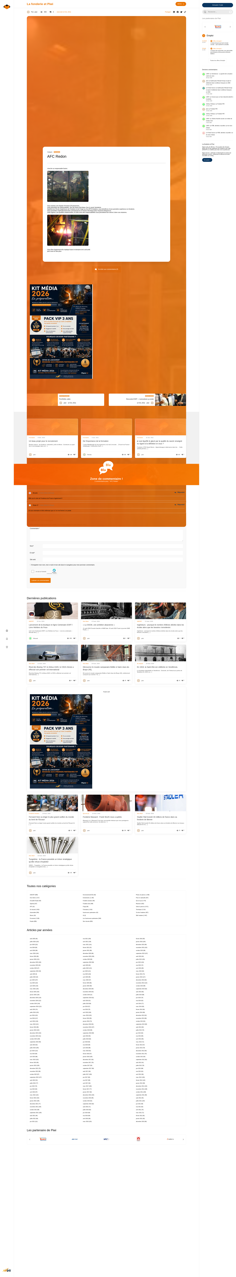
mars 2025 (32, 988)
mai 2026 (32, 947)
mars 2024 (32, 1024)
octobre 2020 (86, 959)
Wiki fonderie (139, 915)
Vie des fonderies (140, 912)
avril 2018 (85, 1047)
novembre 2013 (140, 1018)
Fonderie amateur (87, 900)
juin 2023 (32, 1050)
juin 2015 (138, 962)
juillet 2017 (86, 1074)
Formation (57, 152)
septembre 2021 (34, 1112)
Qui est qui (139, 900)
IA (83, 915)
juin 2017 (85, 1077)
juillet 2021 (33, 1118)
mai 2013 (138, 1036)
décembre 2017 (87, 1059)
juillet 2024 (33, 1012)
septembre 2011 (140, 1095)
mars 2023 (32, 1059)
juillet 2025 (33, 977)
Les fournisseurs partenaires (90, 918)
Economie (32, 918)
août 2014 (138, 991)
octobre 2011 (139, 1092)
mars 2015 (139, 971)
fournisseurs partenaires (89, 912)
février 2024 (33, 1027)
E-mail (32, 553)
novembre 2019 (87, 991)
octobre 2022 (33, 1074)
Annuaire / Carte (217, 5)
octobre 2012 (139, 1056)
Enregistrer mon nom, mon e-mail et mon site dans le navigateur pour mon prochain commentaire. (63, 565)
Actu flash (32, 897)
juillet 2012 (139, 1065)
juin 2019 (85, 1006)
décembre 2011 (140, 1086)
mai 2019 (85, 1009)
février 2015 (139, 974)
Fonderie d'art (86, 903)
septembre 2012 (140, 1059)
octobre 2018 (86, 1030)
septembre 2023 (34, 1042)
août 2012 (138, 1062)
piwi (207, 80)
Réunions (138, 903)
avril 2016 (85, 1118)
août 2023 (32, 1045)
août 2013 (138, 1027)
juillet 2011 (139, 1101)
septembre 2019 (87, 997)
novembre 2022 (34, 1071)
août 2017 (85, 1071)
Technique (138, 909)
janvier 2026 (33, 959)
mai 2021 (85, 938)
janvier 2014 (139, 1012)
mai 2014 (138, 1000)
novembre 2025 (34, 965)
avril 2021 (85, 941)
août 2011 (138, 1098)
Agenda (32, 903)
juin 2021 (32, 1121)
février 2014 (139, 1009)
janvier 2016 (139, 941)
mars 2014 (139, 1006)
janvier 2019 (86, 1021)
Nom (32, 546)
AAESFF (32, 894)
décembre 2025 (34, 962)
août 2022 (32, 1080)
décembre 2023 (34, 1033)
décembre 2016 (87, 1095)
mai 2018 (85, 1045)
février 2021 (86, 947)
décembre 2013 (140, 1015)
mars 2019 (85, 1015)
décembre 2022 (34, 1068)
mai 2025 (32, 983)
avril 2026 (32, 950)
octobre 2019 (86, 994)
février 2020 (86, 983)
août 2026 (32, 938)
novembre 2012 (140, 1053)
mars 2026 (32, 953)
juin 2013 (138, 1033)
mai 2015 (138, 965)
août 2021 (32, 1115)
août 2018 (85, 1036)
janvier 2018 (86, 1056)
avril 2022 (32, 1092)
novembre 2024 (34, 1000)
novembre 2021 (34, 1106)
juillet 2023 (33, 1047)
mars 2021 (85, 944)
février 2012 (139, 1080)
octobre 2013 (139, 1021)
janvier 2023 (33, 1065)
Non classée (86, 921)
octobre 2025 (33, 968)
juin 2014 (138, 997)
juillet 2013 (139, 1030)
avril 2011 (138, 1109)
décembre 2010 (140, 1121)
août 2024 (32, 1009)
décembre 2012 (140, 1050)
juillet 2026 (33, 941)
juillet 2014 (139, 994)
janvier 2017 (86, 1092)
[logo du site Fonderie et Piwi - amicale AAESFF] (6, 9)
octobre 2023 (33, 1039)
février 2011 (139, 1115)
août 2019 (85, 1000)
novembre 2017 (87, 1062)
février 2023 (33, 1062)
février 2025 (33, 991)
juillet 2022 (33, 1083)
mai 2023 (32, 1053)
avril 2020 (85, 977)
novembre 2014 (140, 983)
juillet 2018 (86, 1039)
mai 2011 (138, 1106)
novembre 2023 (34, 1036)
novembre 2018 (87, 1027)
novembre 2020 (87, 956)
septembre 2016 (87, 1103)
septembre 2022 (34, 1077)
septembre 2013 (140, 1024)
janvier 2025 (33, 994)
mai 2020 (85, 974)
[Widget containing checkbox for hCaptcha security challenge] (44, 571)
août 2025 (32, 974)
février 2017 (86, 1089)
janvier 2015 (139, 977)
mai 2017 (85, 1080)
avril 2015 (138, 968)
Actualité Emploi (34, 900)
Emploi (32, 921)
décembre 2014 (140, 980)
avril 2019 (85, 1012)
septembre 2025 (34, 971)
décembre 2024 (34, 997)
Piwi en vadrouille (140, 897)
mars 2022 (32, 1095)
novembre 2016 (87, 1098)
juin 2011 (138, 1103)
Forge (84, 906)
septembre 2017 (87, 1068)
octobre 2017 (86, 1065)
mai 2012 (138, 1071)
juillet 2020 (86, 968)
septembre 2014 (140, 988)
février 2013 (139, 1045)
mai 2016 (85, 1115)
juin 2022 (32, 1086)
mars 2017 (85, 1086)
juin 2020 (85, 971)
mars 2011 (139, 1112)
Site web (33, 559)
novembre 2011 (140, 1089)
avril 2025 (32, 986)
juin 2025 (32, 980)
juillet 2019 (86, 1003)
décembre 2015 (140, 944)
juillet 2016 (86, 1109)
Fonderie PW (220, 104)
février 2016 (139, 938)
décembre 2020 (87, 953)
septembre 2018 (87, 1033)
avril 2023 (32, 1056)
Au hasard (32, 909)
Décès (31, 915)
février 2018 (86, 1053)
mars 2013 (139, 1042)
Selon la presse (140, 906)
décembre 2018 (87, 1024)
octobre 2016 (86, 1101)
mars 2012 (139, 1077)
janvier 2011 (139, 1118)
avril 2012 (138, 1074)
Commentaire (35, 528)
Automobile (33, 912)
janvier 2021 (86, 950)
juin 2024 (32, 1015)
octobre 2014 (139, 986)
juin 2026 (32, 944)
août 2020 (85, 965)
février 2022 (33, 1098)
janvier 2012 (139, 1083)
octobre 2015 (139, 950)
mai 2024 (32, 1018)
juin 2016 (85, 1112)
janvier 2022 (33, 1101)
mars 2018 (85, 1050)
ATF (31, 906)
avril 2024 (32, 1021)
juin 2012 (138, 1068)
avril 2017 (85, 1083)
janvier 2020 (86, 986)
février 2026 (33, 956)
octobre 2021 (33, 1109)
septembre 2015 (140, 953)
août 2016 (85, 1106)
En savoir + (207, 160)
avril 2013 (138, 1039)
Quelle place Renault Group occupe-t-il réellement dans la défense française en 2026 (219, 90)
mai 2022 (32, 1089)
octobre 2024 (33, 1003)
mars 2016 (85, 1121)
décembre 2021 (34, 1103)
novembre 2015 (140, 947)
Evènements (86, 897)
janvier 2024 (33, 1030)
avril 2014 (138, 1003)
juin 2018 (85, 1042)
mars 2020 (85, 980)
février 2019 (86, 1018)
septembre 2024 (34, 1006)
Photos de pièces (140, 894)
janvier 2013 (139, 1047)
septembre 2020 (87, 962)
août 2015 (138, 956)
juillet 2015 (139, 959)
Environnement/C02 (88, 894)
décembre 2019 (87, 988)
